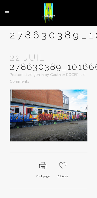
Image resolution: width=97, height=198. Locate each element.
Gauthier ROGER (64, 75)
